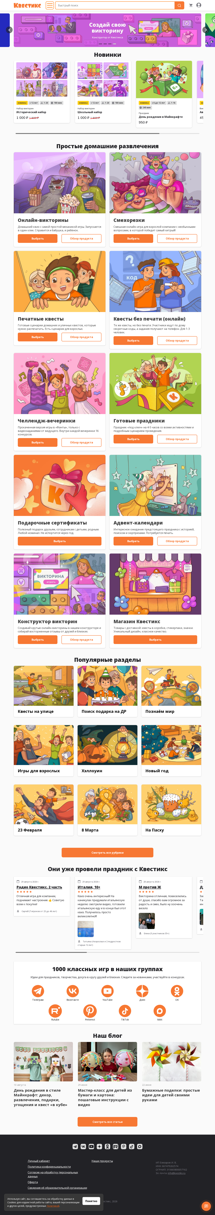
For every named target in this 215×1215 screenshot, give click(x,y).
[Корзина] (191, 5)
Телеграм (38, 999)
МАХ (159, 1019)
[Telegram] (75, 1146)
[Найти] (179, 5)
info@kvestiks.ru (176, 1173)
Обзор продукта (81, 238)
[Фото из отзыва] (86, 929)
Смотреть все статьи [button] (108, 1122)
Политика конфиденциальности (49, 1167)
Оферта (33, 1182)
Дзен (142, 999)
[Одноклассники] (107, 1146)
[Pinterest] (123, 1146)
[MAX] (139, 1146)
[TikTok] (131, 1146)
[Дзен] (99, 1146)
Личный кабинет (39, 1161)
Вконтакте (73, 999)
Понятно (91, 1201)
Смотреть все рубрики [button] (108, 852)
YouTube (107, 999)
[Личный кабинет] (198, 5)
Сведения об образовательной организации (57, 1188)
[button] (9, 30)
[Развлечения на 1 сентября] (107, 30)
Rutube (55, 1019)
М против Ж (150, 887)
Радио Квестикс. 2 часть (39, 887)
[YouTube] (91, 1146)
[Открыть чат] (206, 1206)
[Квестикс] (27, 5)
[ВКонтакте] (83, 1146)
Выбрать (38, 238)
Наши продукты (102, 1161)
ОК (177, 999)
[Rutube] (115, 1146)
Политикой (53, 1205)
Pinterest (90, 1019)
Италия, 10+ (89, 887)
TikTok (125, 1019)
